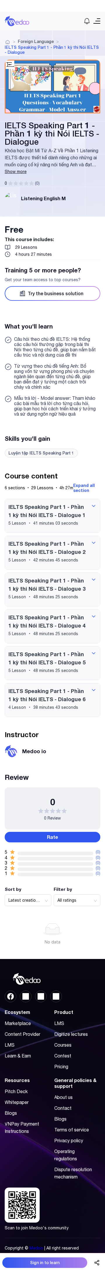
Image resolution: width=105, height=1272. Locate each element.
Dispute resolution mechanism (73, 1173)
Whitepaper (17, 1102)
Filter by (63, 889)
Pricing (61, 1066)
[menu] (28, 1041)
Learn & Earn (18, 1055)
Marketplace (18, 1023)
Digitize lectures (71, 1034)
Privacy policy (68, 1140)
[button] (52, 516)
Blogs (11, 1113)
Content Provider (22, 1034)
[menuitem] (26, 1023)
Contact (62, 1108)
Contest (62, 1055)
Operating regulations (65, 1155)
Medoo (36, 1248)
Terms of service (71, 1129)
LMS (10, 1045)
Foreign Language (36, 41)
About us (63, 1097)
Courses (62, 1045)
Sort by (13, 889)
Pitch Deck (16, 1091)
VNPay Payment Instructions (22, 1127)
